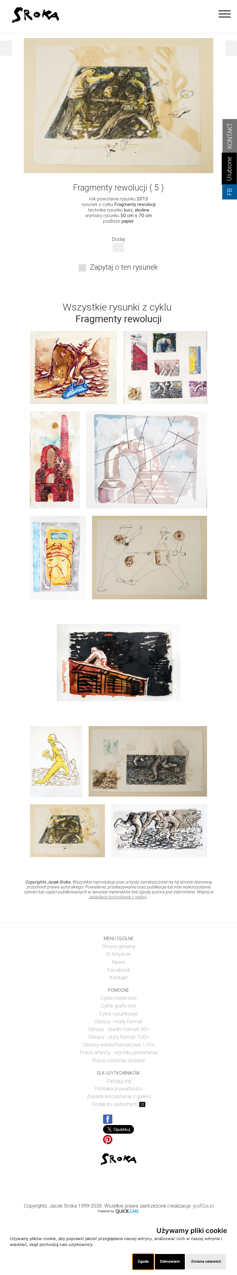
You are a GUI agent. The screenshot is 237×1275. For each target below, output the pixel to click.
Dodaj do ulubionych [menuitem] (117, 1104)
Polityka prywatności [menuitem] (119, 1088)
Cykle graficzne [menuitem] (118, 1006)
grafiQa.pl (203, 1206)
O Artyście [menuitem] (118, 954)
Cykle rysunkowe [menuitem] (118, 1014)
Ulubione (229, 169)
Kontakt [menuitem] (119, 977)
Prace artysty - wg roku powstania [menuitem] (118, 1052)
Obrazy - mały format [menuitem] (118, 1021)
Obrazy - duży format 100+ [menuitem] (118, 1037)
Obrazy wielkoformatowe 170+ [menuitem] (118, 1045)
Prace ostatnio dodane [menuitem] (118, 1060)
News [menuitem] (118, 962)
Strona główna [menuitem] (118, 946)
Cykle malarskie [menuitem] (118, 998)
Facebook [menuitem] (118, 970)
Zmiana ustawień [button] (206, 1261)
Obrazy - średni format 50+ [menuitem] (118, 1029)
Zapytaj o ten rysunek (124, 267)
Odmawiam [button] (170, 1261)
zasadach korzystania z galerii (117, 896)
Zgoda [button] (143, 1261)
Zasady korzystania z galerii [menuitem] (119, 1096)
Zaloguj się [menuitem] (118, 1081)
